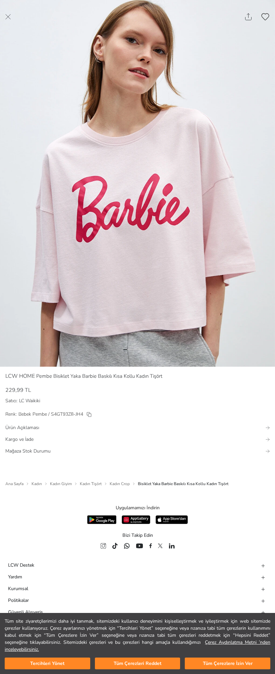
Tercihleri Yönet (47, 663)
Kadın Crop (120, 483)
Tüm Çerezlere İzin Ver (228, 663)
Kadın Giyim (61, 483)
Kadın (37, 483)
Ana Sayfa (14, 483)
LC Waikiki (29, 401)
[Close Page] (8, 16)
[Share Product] (248, 16)
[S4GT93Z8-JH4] (89, 414)
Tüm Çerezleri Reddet (137, 663)
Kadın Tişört (91, 483)
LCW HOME (20, 376)
